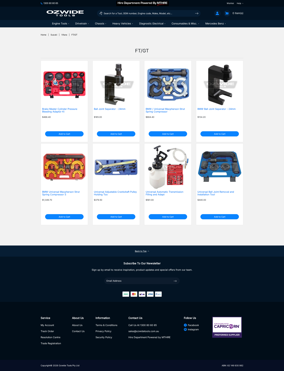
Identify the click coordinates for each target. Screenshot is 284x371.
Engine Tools (59, 23)
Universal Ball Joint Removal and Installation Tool (215, 193)
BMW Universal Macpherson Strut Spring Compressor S (61, 193)
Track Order (47, 331)
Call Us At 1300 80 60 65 (142, 325)
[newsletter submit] (175, 281)
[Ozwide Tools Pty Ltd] (65, 13)
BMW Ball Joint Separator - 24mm (216, 109)
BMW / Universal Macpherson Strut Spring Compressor (165, 110)
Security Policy (104, 337)
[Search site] (196, 13)
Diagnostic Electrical (151, 23)
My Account (47, 325)
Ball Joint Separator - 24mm (109, 109)
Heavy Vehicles (121, 23)
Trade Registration (51, 343)
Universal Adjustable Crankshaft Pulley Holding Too (115, 193)
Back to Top (141, 251)
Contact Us (78, 331)
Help (239, 3)
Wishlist (230, 3)
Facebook (193, 325)
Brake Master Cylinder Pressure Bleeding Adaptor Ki (59, 110)
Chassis (99, 23)
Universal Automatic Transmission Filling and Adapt (164, 193)
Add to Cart (64, 134)
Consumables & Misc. (184, 23)
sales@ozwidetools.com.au (143, 331)
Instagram (193, 329)
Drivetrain (81, 23)
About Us (77, 325)
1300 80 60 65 (50, 3)
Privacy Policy (103, 331)
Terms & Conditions (106, 325)
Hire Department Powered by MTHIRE (149, 337)
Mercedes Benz (214, 23)
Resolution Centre (50, 337)
